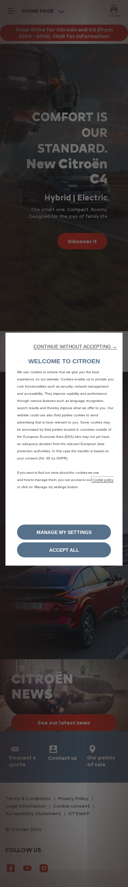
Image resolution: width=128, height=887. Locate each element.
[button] (75, 346)
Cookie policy (103, 479)
